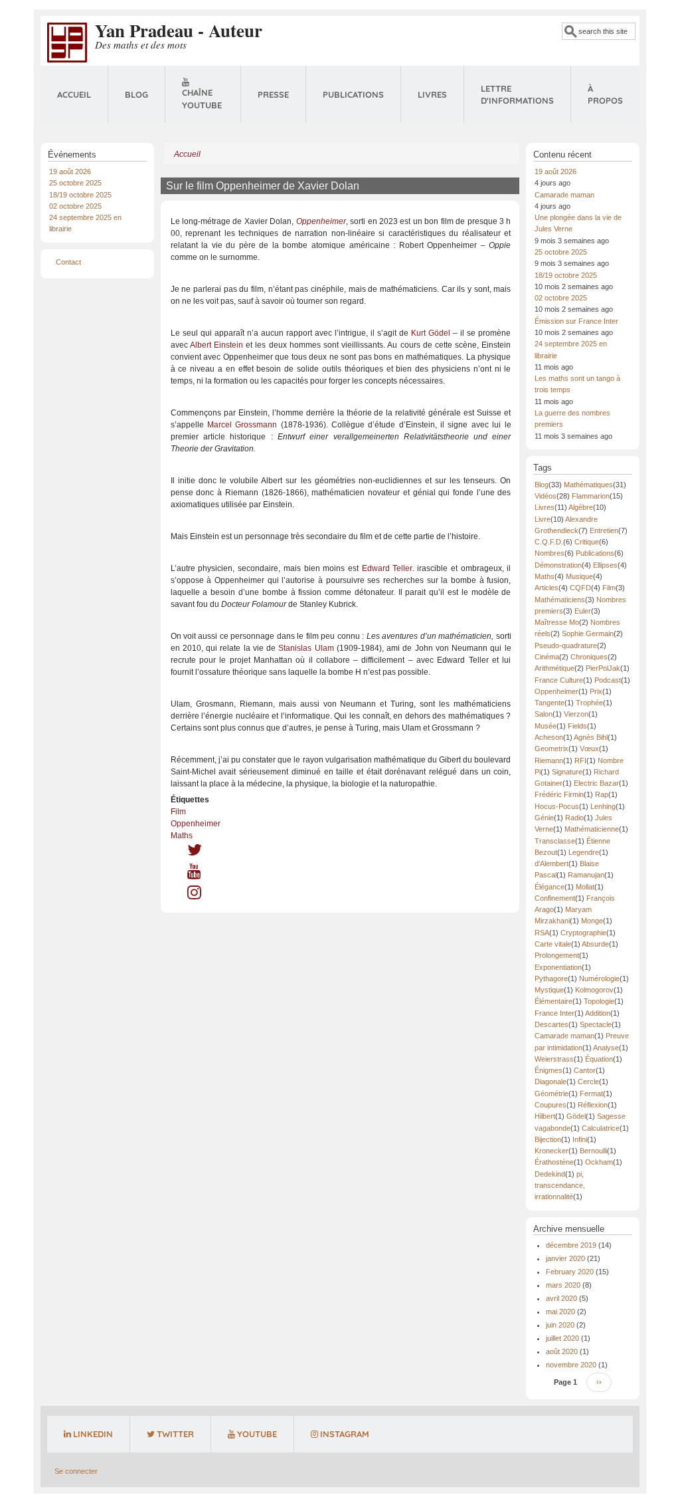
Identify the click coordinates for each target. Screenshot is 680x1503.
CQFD (580, 588)
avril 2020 (561, 1298)
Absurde (595, 944)
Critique (586, 542)
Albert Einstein (216, 345)
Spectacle (596, 1024)
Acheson (549, 737)
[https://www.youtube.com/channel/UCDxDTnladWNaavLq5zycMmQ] (194, 874)
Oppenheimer (195, 823)
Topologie (599, 1001)
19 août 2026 (70, 171)
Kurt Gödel (430, 333)
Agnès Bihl (591, 737)
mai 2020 (560, 1312)
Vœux (589, 748)
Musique (579, 576)
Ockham (599, 1162)
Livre (543, 519)
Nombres (549, 553)
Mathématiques (588, 485)
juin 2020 (560, 1325)
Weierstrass (554, 1059)
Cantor (585, 1070)
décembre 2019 (571, 1245)
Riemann (549, 760)
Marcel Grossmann (242, 424)
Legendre (583, 852)
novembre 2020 (571, 1365)
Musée (545, 726)
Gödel (576, 1116)
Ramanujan (586, 875)
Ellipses (605, 565)
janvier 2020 (565, 1258)
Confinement (555, 898)
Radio (574, 818)
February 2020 (570, 1272)
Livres (432, 94)
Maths (182, 835)
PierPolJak (603, 668)
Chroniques (589, 657)
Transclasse (555, 841)
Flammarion (591, 496)
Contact (68, 262)
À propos (605, 94)
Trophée (589, 703)
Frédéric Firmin (559, 794)
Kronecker (551, 1151)
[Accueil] (67, 42)
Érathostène (554, 1162)
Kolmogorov (594, 990)
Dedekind (550, 1174)
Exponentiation (558, 967)
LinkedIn (93, 1434)
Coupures (550, 1105)
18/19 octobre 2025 (80, 195)
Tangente (549, 703)
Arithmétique (554, 668)
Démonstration (558, 565)
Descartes (551, 1024)
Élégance (549, 887)
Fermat (591, 1094)
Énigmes (548, 1070)
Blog (136, 94)
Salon (543, 714)
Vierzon (576, 714)
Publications (353, 94)
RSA (542, 933)
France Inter (554, 1013)
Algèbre (580, 507)
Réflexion (593, 1105)
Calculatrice (601, 1128)
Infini (579, 1139)
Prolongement (557, 955)
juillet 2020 (562, 1338)
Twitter (175, 1434)
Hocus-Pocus (557, 806)
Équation (599, 1059)
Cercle (588, 1082)
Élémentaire (553, 1001)
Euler (582, 611)
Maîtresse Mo (557, 622)
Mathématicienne (591, 829)
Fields (577, 726)
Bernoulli (593, 1151)
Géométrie (551, 1094)
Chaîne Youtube (202, 98)
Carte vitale (553, 944)
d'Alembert (551, 863)
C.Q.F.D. (549, 542)
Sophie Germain (588, 633)
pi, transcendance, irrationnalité (560, 1185)
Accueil (74, 94)
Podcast (607, 680)
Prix (596, 691)
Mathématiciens (560, 600)
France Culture (559, 680)
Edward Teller (387, 568)
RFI (580, 760)
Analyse (606, 1048)
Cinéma (547, 657)
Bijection (548, 1139)
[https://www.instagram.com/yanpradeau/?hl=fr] (194, 895)
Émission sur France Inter (576, 321)
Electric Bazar (596, 783)
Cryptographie (583, 933)
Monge (592, 921)
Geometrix (551, 748)
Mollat (585, 887)
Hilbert (545, 1116)
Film (178, 811)
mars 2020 (563, 1285)
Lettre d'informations (517, 94)
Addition (597, 1013)
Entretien (604, 530)
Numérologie (599, 979)
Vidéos (545, 496)
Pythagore (551, 979)
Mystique (549, 990)
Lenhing (603, 806)
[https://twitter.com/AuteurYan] (194, 853)
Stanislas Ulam (305, 648)
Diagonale (550, 1082)
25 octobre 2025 (75, 183)
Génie (544, 818)
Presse (273, 94)
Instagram (344, 1434)
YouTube (257, 1434)
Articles (546, 588)
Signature (567, 772)
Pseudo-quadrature (566, 645)
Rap (601, 794)
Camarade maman (564, 195)
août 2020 (562, 1351)
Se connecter (76, 1471)
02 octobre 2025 (75, 206)
